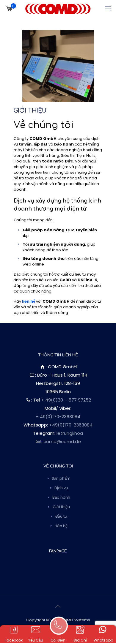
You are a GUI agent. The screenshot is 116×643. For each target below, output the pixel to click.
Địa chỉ (80, 640)
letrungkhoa (70, 433)
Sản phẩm (61, 478)
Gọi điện (58, 640)
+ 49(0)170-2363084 (58, 416)
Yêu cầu (35, 640)
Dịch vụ (61, 488)
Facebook (14, 640)
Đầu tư (61, 516)
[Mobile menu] (108, 9)
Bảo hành (61, 497)
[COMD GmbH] (58, 8)
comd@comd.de (62, 441)
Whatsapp (103, 640)
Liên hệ (61, 526)
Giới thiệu (61, 507)
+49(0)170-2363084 (71, 425)
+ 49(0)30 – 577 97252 (66, 400)
